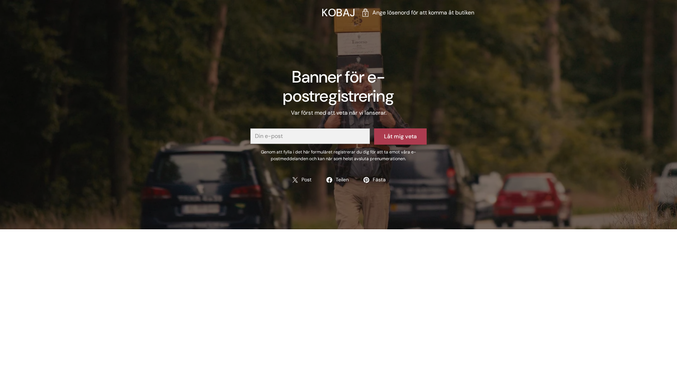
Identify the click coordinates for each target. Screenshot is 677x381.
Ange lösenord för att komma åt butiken (423, 12)
